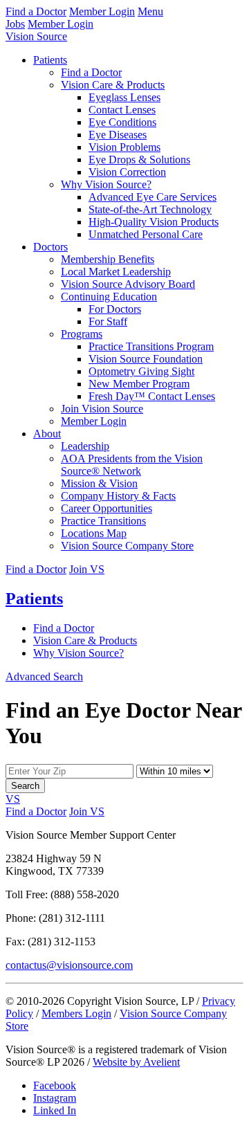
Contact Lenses (122, 110)
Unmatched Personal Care (146, 234)
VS (13, 799)
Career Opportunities (106, 508)
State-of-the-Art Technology (150, 209)
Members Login (76, 1013)
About (47, 433)
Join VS (86, 569)
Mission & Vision (99, 483)
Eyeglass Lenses (124, 97)
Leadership (85, 446)
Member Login (102, 11)
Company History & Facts (118, 496)
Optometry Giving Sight (141, 371)
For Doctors (115, 309)
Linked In (54, 1110)
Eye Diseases (118, 134)
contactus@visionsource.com (69, 965)
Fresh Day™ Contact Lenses (152, 396)
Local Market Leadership (116, 272)
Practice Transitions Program (151, 346)
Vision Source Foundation (146, 359)
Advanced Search (44, 676)
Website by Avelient (136, 1062)
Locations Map (94, 533)
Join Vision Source (102, 409)
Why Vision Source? (106, 184)
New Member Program (139, 384)
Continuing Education (109, 296)
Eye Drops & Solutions (139, 159)
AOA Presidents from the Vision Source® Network (132, 465)
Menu (150, 11)
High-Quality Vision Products (154, 222)
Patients (50, 60)
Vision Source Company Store (127, 546)
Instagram (54, 1098)
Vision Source (36, 36)
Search (25, 786)
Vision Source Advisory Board (128, 284)
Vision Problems (124, 147)
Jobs (15, 24)
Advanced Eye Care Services (152, 197)
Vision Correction (127, 172)
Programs (81, 334)
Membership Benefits (107, 259)
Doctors (50, 247)
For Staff (108, 321)
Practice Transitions (103, 521)
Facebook (54, 1085)
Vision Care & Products (113, 85)
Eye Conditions (122, 122)
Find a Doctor (36, 11)
